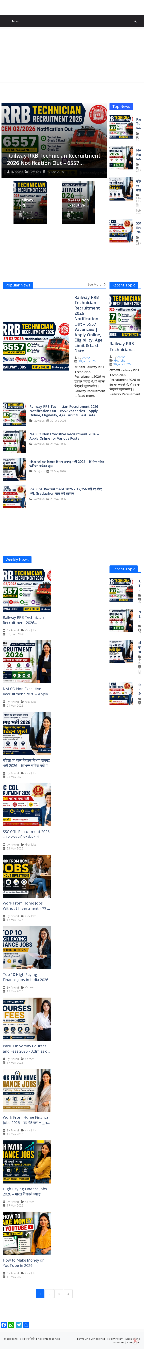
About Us (118, 1342)
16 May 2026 (15, 1277)
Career (29, 987)
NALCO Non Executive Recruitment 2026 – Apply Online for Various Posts (64, 436)
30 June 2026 (55, 171)
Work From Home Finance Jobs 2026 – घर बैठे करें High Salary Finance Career (26, 1122)
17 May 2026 (15, 1062)
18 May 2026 (15, 919)
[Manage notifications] (135, 1341)
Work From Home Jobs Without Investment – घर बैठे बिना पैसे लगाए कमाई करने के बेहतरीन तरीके (27, 911)
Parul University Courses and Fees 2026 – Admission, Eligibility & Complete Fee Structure (27, 1053)
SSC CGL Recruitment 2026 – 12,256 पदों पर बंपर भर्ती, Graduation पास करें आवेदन (65, 491)
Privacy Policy (114, 1338)
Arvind (19, 171)
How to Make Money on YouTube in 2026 (24, 1263)
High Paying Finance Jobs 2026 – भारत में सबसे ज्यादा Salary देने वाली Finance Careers (25, 1196)
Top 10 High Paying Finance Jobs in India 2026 (25, 977)
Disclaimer (131, 1338)
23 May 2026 (139, 210)
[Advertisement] (72, 55)
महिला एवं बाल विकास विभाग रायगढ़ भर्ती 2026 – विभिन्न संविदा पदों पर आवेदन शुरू (67, 463)
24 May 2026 (75, 218)
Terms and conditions (90, 1338)
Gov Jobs (35, 172)
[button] (135, 21)
